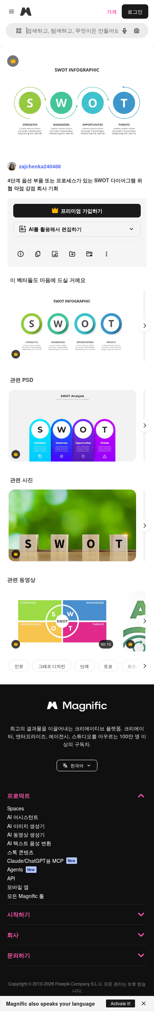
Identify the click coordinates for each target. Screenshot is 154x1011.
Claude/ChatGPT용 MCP (41, 860)
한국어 (77, 765)
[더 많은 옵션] (106, 254)
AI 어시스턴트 (22, 816)
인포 (19, 666)
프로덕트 (18, 795)
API (11, 878)
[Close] (143, 1003)
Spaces (15, 808)
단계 (84, 666)
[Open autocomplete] (16, 30)
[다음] (144, 325)
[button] (77, 765)
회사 (13, 935)
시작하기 (18, 914)
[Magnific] (77, 707)
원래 (41, 61)
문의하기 (18, 955)
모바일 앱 (18, 886)
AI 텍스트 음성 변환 (29, 843)
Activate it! (120, 1003)
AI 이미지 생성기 (26, 825)
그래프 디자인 (51, 666)
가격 (112, 11)
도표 (108, 666)
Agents (21, 869)
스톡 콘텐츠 (20, 852)
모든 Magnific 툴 (25, 895)
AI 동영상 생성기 (26, 834)
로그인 (135, 11)
